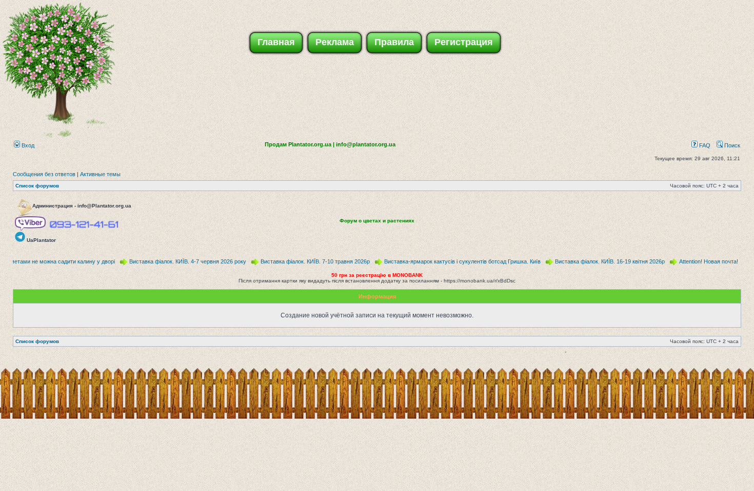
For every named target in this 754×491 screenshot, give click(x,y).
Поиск (731, 145)
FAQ (704, 145)
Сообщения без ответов (44, 174)
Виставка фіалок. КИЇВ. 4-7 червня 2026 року (182, 261)
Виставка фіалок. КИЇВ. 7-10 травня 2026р (310, 261)
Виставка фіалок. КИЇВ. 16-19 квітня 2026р (605, 261)
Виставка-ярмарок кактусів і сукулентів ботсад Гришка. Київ (457, 261)
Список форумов (37, 185)
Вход (27, 145)
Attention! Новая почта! (703, 261)
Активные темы (100, 174)
